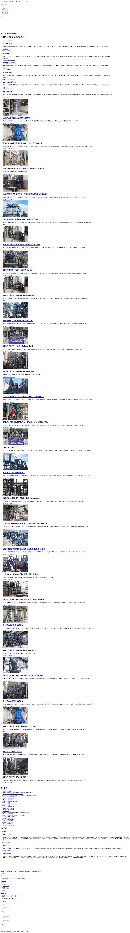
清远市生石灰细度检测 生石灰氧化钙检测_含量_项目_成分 (24, 549)
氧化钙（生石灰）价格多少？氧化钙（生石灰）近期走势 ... (24, 599)
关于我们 (5, 12)
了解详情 (5, 49)
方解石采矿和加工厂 (8, 884)
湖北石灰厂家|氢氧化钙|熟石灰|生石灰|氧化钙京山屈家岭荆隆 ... (25, 422)
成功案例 (5, 11)
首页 (4, 6)
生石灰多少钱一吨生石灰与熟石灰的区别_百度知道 (21, 245)
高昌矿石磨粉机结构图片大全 (10, 801)
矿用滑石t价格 (6, 805)
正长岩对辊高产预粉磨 (8, 809)
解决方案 (5, 9)
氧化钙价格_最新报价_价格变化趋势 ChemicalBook (21, 498)
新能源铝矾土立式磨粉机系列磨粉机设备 (13, 794)
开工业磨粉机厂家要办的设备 (10, 796)
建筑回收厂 (6, 886)
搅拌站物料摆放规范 (8, 813)
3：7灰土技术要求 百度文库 (13, 625)
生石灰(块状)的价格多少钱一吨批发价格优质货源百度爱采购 (25, 194)
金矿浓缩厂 (6, 887)
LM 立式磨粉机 (7, 91)
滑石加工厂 (6, 890)
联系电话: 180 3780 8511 (9, 123)
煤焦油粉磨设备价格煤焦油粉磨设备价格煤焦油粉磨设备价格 (17, 792)
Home (2, 33)
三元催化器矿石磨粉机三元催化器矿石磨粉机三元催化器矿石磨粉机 (19, 795)
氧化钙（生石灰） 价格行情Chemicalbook (18, 346)
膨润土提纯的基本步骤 (8, 819)
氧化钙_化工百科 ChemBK (12, 752)
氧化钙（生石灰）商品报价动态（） (16, 777)
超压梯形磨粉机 (7, 72)
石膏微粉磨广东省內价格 (9, 798)
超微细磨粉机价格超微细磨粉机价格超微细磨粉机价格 (16, 812)
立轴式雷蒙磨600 (7, 804)
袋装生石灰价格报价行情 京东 (14, 473)
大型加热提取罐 (7, 791)
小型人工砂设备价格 (8, 821)
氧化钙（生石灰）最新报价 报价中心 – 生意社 (19, 295)
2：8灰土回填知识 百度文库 (13, 701)
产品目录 (5, 8)
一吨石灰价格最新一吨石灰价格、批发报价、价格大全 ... (23, 397)
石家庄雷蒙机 (6, 802)
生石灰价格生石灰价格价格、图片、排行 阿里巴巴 (21, 574)
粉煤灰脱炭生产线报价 (8, 808)
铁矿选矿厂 (6, 888)
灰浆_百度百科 (8, 447)
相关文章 (4, 788)
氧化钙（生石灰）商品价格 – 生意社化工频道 (19, 726)
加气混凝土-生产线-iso (8, 825)
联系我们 (5, 13)
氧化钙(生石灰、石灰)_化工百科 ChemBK (18, 270)
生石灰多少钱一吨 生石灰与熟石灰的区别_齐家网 (21, 219)
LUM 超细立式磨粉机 (9, 82)
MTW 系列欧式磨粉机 (9, 63)
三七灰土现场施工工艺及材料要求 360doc (18, 118)
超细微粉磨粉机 (7, 43)
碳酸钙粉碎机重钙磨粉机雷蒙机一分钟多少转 (14, 815)
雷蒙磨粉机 (6, 53)
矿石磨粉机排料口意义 (8, 818)
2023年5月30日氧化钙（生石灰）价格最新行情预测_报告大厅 (25, 523)
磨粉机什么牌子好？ (8, 822)
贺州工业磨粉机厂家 (8, 823)
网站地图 (3, 931)
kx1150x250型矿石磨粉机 (9, 816)
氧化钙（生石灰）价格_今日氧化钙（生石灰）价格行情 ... (24, 675)
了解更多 (3, 873)
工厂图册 (3, 901)
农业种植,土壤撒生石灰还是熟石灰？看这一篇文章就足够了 (24, 168)
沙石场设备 (6, 811)
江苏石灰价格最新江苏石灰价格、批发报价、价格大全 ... (23, 143)
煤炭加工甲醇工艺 (7, 799)
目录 (2, 1)
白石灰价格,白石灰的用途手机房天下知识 (18, 321)
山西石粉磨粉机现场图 (8, 806)
